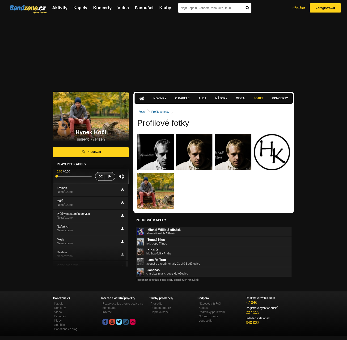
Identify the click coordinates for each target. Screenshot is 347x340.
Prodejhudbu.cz (161, 308)
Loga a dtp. (206, 320)
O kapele (182, 98)
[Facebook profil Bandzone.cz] (105, 322)
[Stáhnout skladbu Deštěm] (122, 254)
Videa (123, 7)
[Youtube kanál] (112, 322)
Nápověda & (210, 303)
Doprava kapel (160, 312)
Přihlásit (298, 8)
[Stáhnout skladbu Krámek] (122, 190)
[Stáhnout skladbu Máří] (122, 203)
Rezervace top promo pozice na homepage (122, 306)
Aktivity (60, 7)
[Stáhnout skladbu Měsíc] (122, 241)
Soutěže (59, 325)
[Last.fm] (132, 322)
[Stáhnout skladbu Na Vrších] (122, 228)
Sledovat (94, 152)
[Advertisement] (173, 51)
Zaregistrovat (325, 8)
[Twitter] (119, 322)
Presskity (156, 303)
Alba (203, 98)
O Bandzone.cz (208, 316)
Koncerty (102, 7)
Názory (221, 98)
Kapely (80, 7)
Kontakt (203, 308)
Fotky (258, 98)
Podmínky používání (212, 312)
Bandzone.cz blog (65, 329)
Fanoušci (144, 7)
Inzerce (107, 312)
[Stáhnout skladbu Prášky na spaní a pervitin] (122, 215)
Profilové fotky (160, 111)
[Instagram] (126, 322)
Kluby (165, 7)
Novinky (159, 98)
